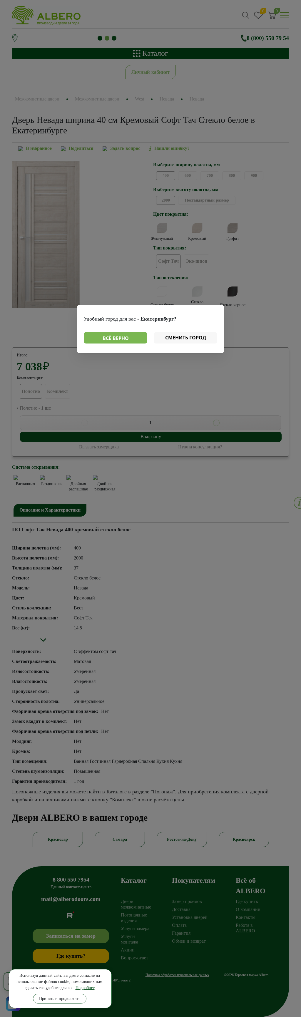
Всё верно (116, 338)
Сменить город (185, 337)
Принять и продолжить (59, 998)
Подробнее (85, 988)
